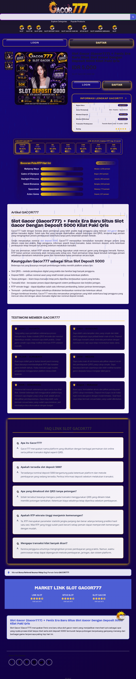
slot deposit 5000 (49, 241)
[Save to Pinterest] (34, 662)
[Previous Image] (17, 79)
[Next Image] (65, 79)
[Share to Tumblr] (49, 662)
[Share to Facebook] (19, 662)
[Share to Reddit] (41, 662)
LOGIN (35, 42)
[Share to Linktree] (27, 662)
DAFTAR (101, 42)
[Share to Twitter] (12, 662)
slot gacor (112, 231)
